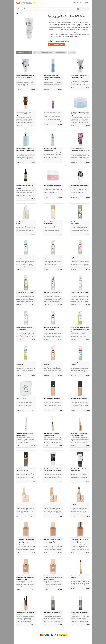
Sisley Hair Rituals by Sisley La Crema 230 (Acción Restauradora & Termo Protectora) (24, 187)
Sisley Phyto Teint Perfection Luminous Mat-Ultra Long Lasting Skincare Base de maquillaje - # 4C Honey (53, 577)
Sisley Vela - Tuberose (21, 398)
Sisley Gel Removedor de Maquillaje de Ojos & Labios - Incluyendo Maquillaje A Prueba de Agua (25, 150)
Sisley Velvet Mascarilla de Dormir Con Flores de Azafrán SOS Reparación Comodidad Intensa (25, 77)
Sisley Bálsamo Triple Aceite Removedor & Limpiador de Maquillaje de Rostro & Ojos (80, 114)
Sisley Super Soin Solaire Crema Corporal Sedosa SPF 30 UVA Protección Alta (25, 114)
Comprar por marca (75, 2)
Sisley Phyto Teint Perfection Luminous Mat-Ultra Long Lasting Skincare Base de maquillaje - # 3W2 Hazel (25, 577)
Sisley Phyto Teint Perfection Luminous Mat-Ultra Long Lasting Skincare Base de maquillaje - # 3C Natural (53, 541)
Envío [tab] (35, 52)
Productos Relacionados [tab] (24, 52)
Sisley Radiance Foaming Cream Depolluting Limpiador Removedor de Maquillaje (52, 77)
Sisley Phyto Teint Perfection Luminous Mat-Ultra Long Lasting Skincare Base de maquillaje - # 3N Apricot (80, 541)
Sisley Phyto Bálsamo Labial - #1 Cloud (25, 504)
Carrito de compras (86, 2)
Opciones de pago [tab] (61, 52)
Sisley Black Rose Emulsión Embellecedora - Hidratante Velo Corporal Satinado (80, 150)
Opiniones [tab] (72, 52)
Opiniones (50, 638)
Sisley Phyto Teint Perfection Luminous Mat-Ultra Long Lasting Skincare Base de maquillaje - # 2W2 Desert (25, 541)
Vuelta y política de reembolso (58, 638)
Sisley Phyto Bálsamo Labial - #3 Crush (80, 504)
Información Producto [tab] (46, 52)
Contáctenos (45, 638)
